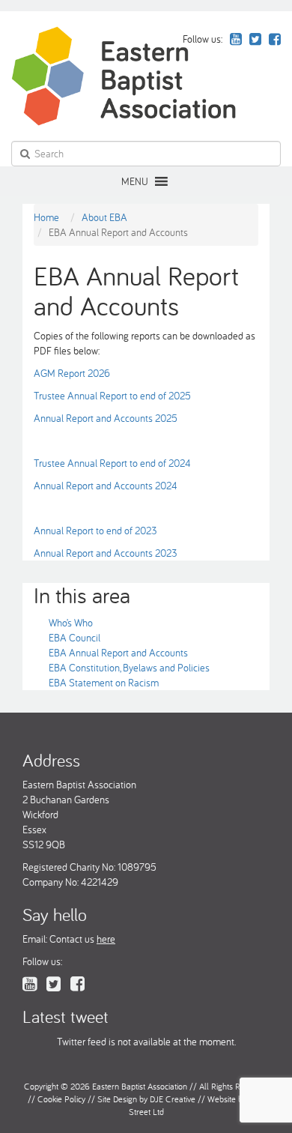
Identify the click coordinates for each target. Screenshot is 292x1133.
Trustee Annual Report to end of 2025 (112, 395)
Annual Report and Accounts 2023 (105, 553)
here (106, 939)
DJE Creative (172, 1099)
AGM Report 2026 (72, 373)
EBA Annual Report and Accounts (118, 652)
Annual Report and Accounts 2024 (105, 485)
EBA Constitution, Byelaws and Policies (129, 667)
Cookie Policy (61, 1099)
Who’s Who (71, 622)
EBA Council (74, 637)
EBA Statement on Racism (104, 682)
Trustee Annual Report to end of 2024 (112, 463)
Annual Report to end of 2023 (95, 530)
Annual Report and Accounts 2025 (105, 418)
